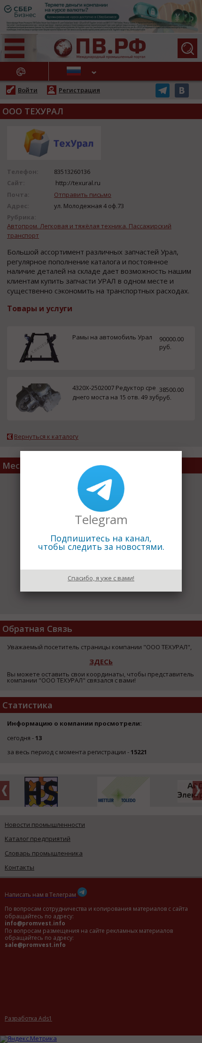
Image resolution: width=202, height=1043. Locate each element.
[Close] (181, 451)
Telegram (101, 519)
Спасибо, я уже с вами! (101, 578)
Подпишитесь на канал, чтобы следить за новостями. (101, 542)
